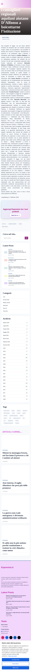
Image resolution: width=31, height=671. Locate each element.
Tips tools (5, 311)
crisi (23, 418)
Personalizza (15, 663)
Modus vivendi (6, 302)
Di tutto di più (6, 299)
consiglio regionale (12, 223)
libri (10, 418)
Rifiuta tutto (15, 667)
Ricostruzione (7, 413)
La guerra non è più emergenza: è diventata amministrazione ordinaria (17, 283)
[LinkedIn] (15, 637)
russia (13, 413)
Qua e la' (5, 308)
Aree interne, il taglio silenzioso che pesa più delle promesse (17, 276)
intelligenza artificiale (8, 423)
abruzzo (4, 223)
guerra (24, 413)
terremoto (25, 410)
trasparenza (10, 420)
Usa (4, 420)
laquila (20, 223)
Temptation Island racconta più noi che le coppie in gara (17, 260)
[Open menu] (2, 4)
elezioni (5, 415)
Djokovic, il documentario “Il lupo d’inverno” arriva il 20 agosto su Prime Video (17, 268)
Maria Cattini (5, 37)
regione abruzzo (16, 418)
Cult (4, 296)
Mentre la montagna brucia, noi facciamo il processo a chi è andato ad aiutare (17, 252)
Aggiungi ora (15, 215)
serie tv (5, 418)
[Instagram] (2, 637)
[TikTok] (19, 637)
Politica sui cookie (12, 656)
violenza (17, 423)
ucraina (18, 413)
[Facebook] (6, 637)
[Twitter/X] (10, 637)
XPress (16, 420)
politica (21, 415)
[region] (15, 655)
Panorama (5, 305)
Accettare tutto (15, 659)
